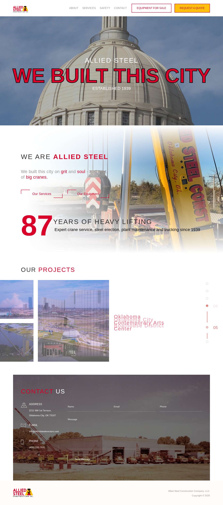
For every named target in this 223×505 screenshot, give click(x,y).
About (73, 8)
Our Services (41, 194)
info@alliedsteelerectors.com (44, 431)
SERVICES (89, 8)
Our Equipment (88, 194)
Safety (105, 8)
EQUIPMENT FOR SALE (151, 8)
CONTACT (120, 8)
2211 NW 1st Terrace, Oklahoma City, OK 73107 (42, 413)
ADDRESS (35, 404)
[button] (207, 283)
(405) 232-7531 (37, 447)
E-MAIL (33, 425)
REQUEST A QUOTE (192, 8)
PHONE (34, 441)
